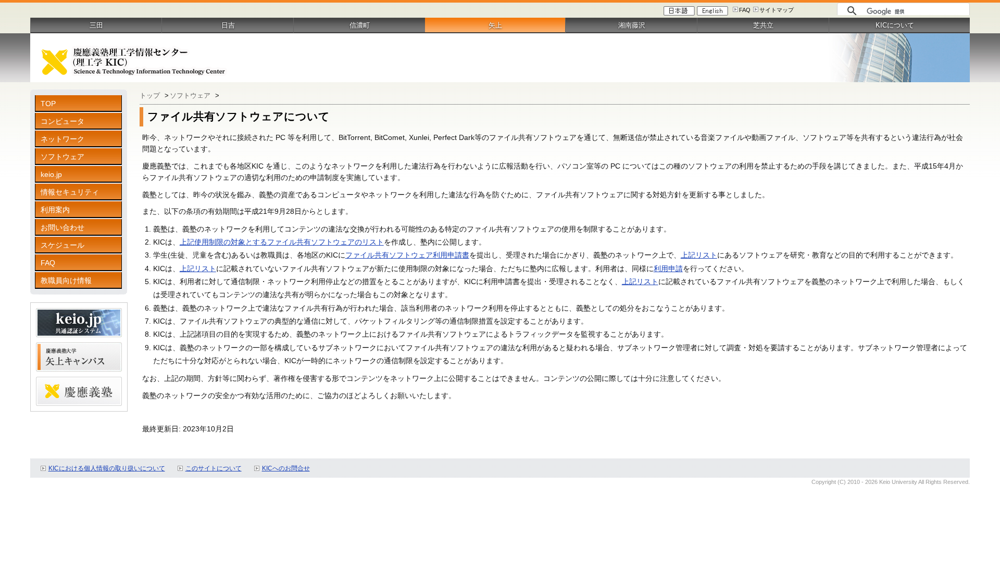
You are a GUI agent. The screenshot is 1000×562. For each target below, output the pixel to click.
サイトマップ (776, 10)
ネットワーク (62, 139)
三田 (96, 25)
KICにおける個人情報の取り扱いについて (106, 468)
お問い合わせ (62, 227)
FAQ (745, 10)
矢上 (495, 25)
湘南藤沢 (631, 25)
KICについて (895, 25)
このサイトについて (213, 468)
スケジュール (62, 245)
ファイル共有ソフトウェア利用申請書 (407, 255)
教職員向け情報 (66, 280)
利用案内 (55, 210)
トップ (151, 95)
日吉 (228, 25)
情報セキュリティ (70, 192)
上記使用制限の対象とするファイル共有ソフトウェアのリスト (282, 242)
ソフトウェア (62, 156)
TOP (48, 103)
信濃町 (359, 25)
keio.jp (51, 174)
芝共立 (763, 25)
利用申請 (668, 268)
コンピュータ (62, 121)
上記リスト (699, 255)
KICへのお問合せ (286, 468)
